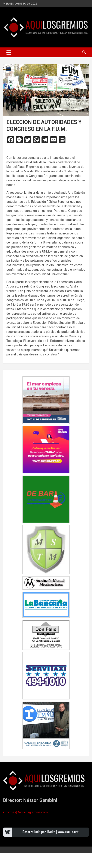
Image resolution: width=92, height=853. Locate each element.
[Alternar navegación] (9, 52)
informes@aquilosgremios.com (25, 812)
